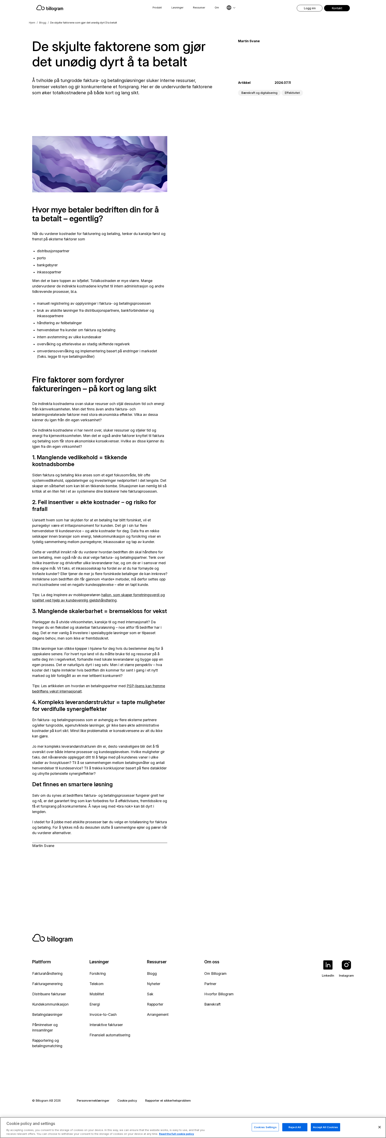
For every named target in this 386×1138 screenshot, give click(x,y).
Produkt (157, 7)
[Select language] (231, 7)
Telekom (96, 984)
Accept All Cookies (325, 1127)
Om (217, 7)
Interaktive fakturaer (106, 1025)
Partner (210, 984)
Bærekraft (212, 1004)
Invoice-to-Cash (103, 1014)
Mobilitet (96, 994)
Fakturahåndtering (47, 973)
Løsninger (177, 7)
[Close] (379, 1127)
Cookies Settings (265, 1127)
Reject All (294, 1127)
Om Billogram (215, 973)
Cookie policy (127, 1100)
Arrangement (157, 1014)
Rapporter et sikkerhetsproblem (168, 1100)
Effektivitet (292, 93)
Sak (150, 994)
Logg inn (310, 8)
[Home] (82, 8)
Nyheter (153, 984)
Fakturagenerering (47, 984)
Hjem (32, 22)
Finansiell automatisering (109, 1035)
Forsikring (97, 973)
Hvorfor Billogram (219, 994)
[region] (193, 1127)
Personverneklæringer (93, 1100)
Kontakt (337, 8)
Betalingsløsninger (47, 1014)
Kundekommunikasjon (50, 1004)
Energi (94, 1004)
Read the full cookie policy (176, 1133)
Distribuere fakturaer (49, 994)
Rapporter (155, 1004)
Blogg (42, 22)
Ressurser (199, 7)
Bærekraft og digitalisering (259, 93)
